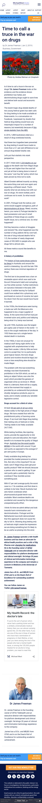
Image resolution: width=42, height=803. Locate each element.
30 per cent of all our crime (22, 408)
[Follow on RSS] (33, 776)
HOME (2, 10)
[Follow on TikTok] (28, 776)
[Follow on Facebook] (9, 776)
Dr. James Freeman (12, 537)
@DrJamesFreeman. (18, 588)
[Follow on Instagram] (23, 776)
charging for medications (25, 545)
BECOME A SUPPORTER (36, 19)
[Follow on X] (14, 776)
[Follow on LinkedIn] (19, 776)
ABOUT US (30, 10)
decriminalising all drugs (14, 208)
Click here (31, 772)
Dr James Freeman (13, 45)
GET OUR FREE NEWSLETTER (21, 768)
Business (6, 49)
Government (16, 49)
